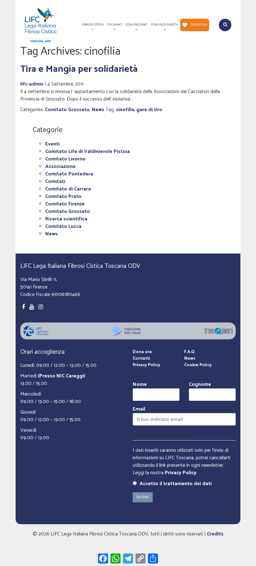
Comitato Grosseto (67, 110)
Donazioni (199, 24)
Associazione (60, 166)
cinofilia (125, 110)
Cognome (200, 385)
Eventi (52, 144)
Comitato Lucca (63, 226)
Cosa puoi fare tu (163, 26)
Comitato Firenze (65, 204)
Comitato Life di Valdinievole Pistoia (87, 151)
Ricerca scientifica (66, 219)
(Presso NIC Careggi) (61, 376)
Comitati (55, 181)
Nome (140, 385)
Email (139, 409)
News (98, 110)
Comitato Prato (63, 196)
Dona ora (142, 352)
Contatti (141, 358)
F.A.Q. (189, 352)
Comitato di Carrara (68, 189)
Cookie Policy (198, 365)
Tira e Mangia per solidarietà (79, 69)
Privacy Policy (146, 365)
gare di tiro (149, 110)
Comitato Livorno (65, 159)
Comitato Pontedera (69, 174)
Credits (215, 534)
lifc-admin (31, 84)
